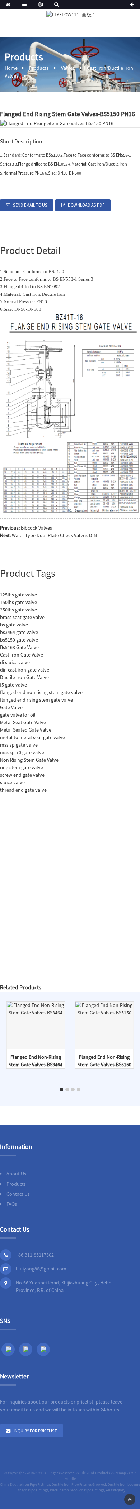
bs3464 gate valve (19, 632)
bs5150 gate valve (19, 639)
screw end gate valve (22, 775)
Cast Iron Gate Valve (21, 655)
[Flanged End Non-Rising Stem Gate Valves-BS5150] (104, 1008)
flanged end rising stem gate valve (36, 700)
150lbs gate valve (18, 602)
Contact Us (18, 1194)
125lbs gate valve (18, 594)
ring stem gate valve (21, 767)
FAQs (11, 1204)
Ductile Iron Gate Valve (24, 677)
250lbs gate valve (18, 609)
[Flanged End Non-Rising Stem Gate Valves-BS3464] (36, 1008)
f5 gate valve (13, 685)
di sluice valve (15, 662)
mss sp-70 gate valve (22, 752)
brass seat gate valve (22, 617)
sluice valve (12, 782)
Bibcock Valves (36, 528)
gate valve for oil (18, 715)
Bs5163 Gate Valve (19, 647)
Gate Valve (11, 707)
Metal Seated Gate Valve (25, 730)
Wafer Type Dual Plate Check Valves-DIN (54, 535)
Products (38, 68)
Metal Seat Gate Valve (23, 722)
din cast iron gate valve (24, 670)
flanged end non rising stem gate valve (41, 692)
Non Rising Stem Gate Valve (29, 760)
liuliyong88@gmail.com (41, 1268)
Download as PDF (86, 205)
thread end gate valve (23, 790)
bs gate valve (14, 624)
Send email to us (30, 205)
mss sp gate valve (19, 745)
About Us (16, 1173)
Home (11, 68)
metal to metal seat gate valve (32, 737)
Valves (68, 68)
